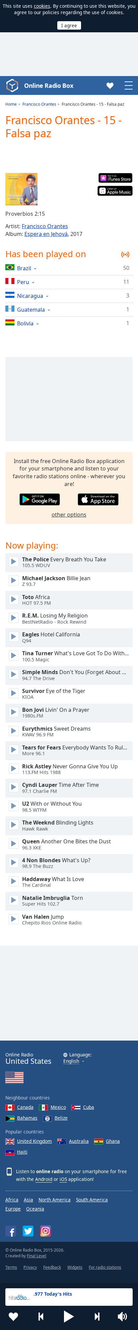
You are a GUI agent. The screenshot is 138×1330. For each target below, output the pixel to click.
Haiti (22, 1152)
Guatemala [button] (31, 309)
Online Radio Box (48, 85)
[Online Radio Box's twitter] (28, 1231)
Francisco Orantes (45, 226)
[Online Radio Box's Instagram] (45, 1230)
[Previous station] (41, 1316)
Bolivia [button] (25, 323)
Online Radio (28, 1058)
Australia (79, 1141)
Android (43, 1179)
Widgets (74, 1267)
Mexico (58, 1107)
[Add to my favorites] (13, 1316)
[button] (69, 1316)
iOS (63, 1179)
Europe (13, 1208)
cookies (42, 6)
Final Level (36, 1256)
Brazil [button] (24, 268)
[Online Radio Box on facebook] (10, 1231)
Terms (11, 1267)
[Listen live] (14, 562)
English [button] (71, 1061)
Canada (25, 1107)
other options (69, 514)
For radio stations (105, 1267)
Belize (61, 1118)
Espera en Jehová (46, 234)
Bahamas (27, 1118)
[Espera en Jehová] (21, 189)
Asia (28, 1199)
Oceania (35, 1208)
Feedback (52, 1267)
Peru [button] (23, 281)
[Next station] (97, 1316)
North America (55, 1199)
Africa (11, 1199)
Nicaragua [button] (30, 295)
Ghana (113, 1141)
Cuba (88, 1107)
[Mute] (124, 1316)
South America (92, 1199)
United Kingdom (34, 1141)
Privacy (30, 1267)
